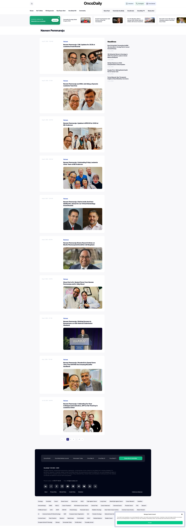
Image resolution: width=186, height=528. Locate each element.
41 (79, 439)
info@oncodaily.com (72, 480)
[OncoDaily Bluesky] (84, 486)
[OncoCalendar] (147, 4)
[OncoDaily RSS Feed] (95, 486)
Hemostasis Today (78, 458)
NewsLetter (151, 11)
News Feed (107, 11)
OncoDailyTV (112, 458)
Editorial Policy (63, 492)
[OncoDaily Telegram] (79, 486)
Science (66, 240)
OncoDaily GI (101, 458)
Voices (31, 10)
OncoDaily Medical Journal (62, 458)
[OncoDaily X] (51, 486)
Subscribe (55, 20)
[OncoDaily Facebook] (56, 486)
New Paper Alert (61, 10)
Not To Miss (39, 10)
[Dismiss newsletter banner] (59, 17)
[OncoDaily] (93, 3)
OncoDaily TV (141, 11)
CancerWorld (47, 458)
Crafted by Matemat (137, 492)
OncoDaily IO (90, 458)
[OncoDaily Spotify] (73, 486)
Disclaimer (80, 492)
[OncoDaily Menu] (32, 4)
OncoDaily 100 (72, 10)
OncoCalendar (152, 3)
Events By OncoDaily (118, 11)
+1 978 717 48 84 (56, 480)
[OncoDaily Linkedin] (45, 486)
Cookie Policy (72, 492)
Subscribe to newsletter (130, 458)
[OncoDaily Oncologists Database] (137, 4)
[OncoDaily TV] (68, 486)
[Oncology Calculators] (127, 4)
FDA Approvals (50, 10)
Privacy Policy (53, 492)
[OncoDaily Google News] (90, 486)
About (46, 492)
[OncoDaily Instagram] (62, 486)
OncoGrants (130, 11)
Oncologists (141, 3)
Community (82, 10)
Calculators (130, 3)
